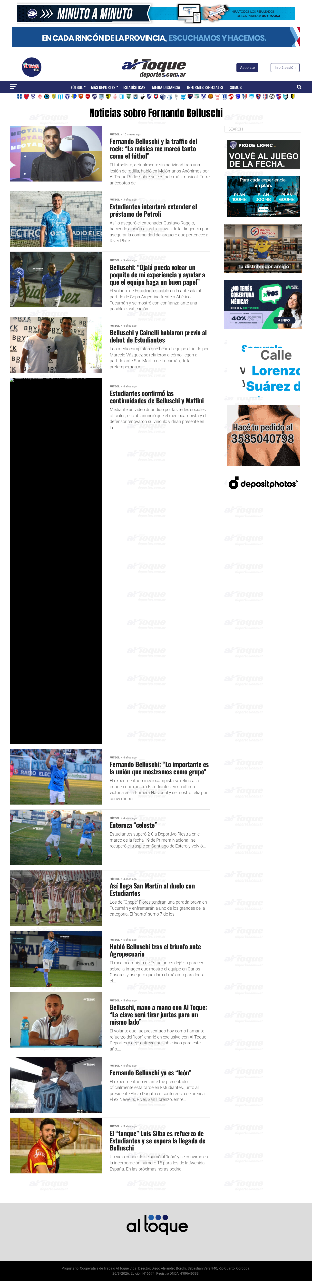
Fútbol (77, 87)
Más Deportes (103, 87)
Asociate (247, 67)
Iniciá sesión (285, 67)
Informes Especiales (205, 87)
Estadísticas (134, 87)
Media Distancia (166, 87)
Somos (236, 87)
